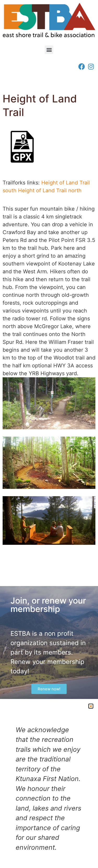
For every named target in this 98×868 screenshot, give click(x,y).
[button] (49, 49)
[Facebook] (81, 66)
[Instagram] (90, 66)
